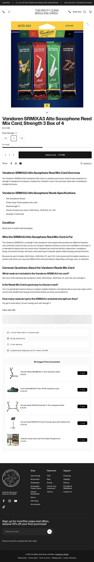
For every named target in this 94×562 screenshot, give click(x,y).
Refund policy (22, 558)
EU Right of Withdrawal (67, 487)
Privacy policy (33, 558)
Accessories (35, 504)
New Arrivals (35, 476)
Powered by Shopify (62, 554)
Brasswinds (35, 479)
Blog (48, 479)
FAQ (48, 476)
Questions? (87, 163)
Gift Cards (34, 501)
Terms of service (44, 558)
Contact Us (67, 492)
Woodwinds (35, 483)
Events (49, 483)
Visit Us (50, 492)
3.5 (22, 138)
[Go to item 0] (47, 112)
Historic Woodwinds (35, 493)
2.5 (6, 138)
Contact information (69, 558)
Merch (33, 497)
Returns (66, 483)
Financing (67, 476)
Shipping (66, 479)
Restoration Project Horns (36, 487)
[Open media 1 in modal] (87, 23)
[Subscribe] (49, 531)
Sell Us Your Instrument (51, 487)
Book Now (77, 12)
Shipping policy (57, 558)
